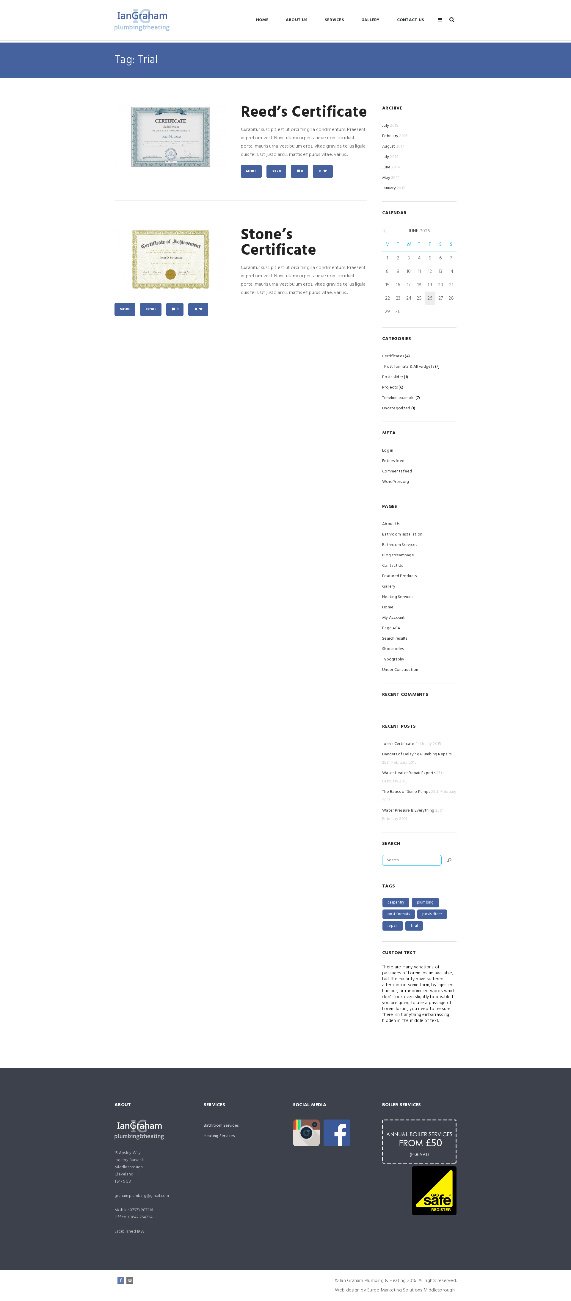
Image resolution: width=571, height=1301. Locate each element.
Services (334, 20)
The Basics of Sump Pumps (406, 791)
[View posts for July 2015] (384, 231)
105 (153, 309)
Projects (390, 387)
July (390, 125)
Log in (387, 450)
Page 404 (391, 628)
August (393, 146)
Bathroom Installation (402, 534)
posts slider (432, 914)
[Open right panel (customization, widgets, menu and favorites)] (440, 19)
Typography (393, 659)
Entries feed (393, 461)
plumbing (425, 902)
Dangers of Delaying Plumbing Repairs (416, 754)
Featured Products (399, 576)
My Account (393, 617)
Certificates (393, 356)
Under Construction (400, 669)
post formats (399, 914)
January (393, 188)
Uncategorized (396, 408)
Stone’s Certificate (278, 243)
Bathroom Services (399, 544)
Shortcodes (393, 649)
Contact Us (410, 20)
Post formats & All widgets (409, 366)
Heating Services (397, 597)
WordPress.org (395, 481)
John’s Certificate (398, 743)
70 (279, 171)
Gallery (370, 20)
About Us (297, 20)
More (251, 171)
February (394, 136)
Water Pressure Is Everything (408, 810)
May (391, 177)
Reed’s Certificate (304, 112)
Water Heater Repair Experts (408, 773)
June (391, 167)
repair (393, 926)
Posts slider (392, 377)
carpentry (396, 902)
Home (262, 20)
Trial (414, 926)
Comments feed (397, 471)
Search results (394, 638)
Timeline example (398, 397)
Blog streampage (398, 555)
